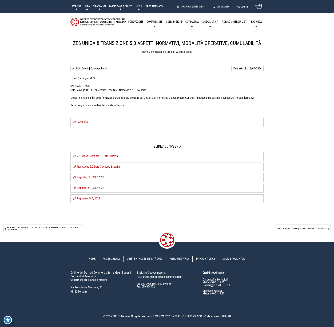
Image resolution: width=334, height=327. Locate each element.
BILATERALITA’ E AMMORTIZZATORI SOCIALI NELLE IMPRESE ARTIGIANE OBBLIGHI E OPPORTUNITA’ (42, 229)
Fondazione (135, 21)
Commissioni (154, 21)
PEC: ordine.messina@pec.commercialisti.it (160, 276)
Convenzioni (174, 21)
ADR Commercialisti (234, 21)
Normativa (192, 21)
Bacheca (256, 21)
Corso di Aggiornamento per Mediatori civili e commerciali (302, 229)
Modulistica (210, 21)
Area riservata (154, 6)
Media (139, 6)
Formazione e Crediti (120, 6)
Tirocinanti (99, 6)
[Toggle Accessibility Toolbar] (8, 320)
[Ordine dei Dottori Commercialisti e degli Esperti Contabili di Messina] (98, 22)
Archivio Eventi (184, 51)
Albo (87, 6)
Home (145, 51)
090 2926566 (148, 283)
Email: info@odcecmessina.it (152, 272)
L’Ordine (76, 6)
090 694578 (164, 283)
